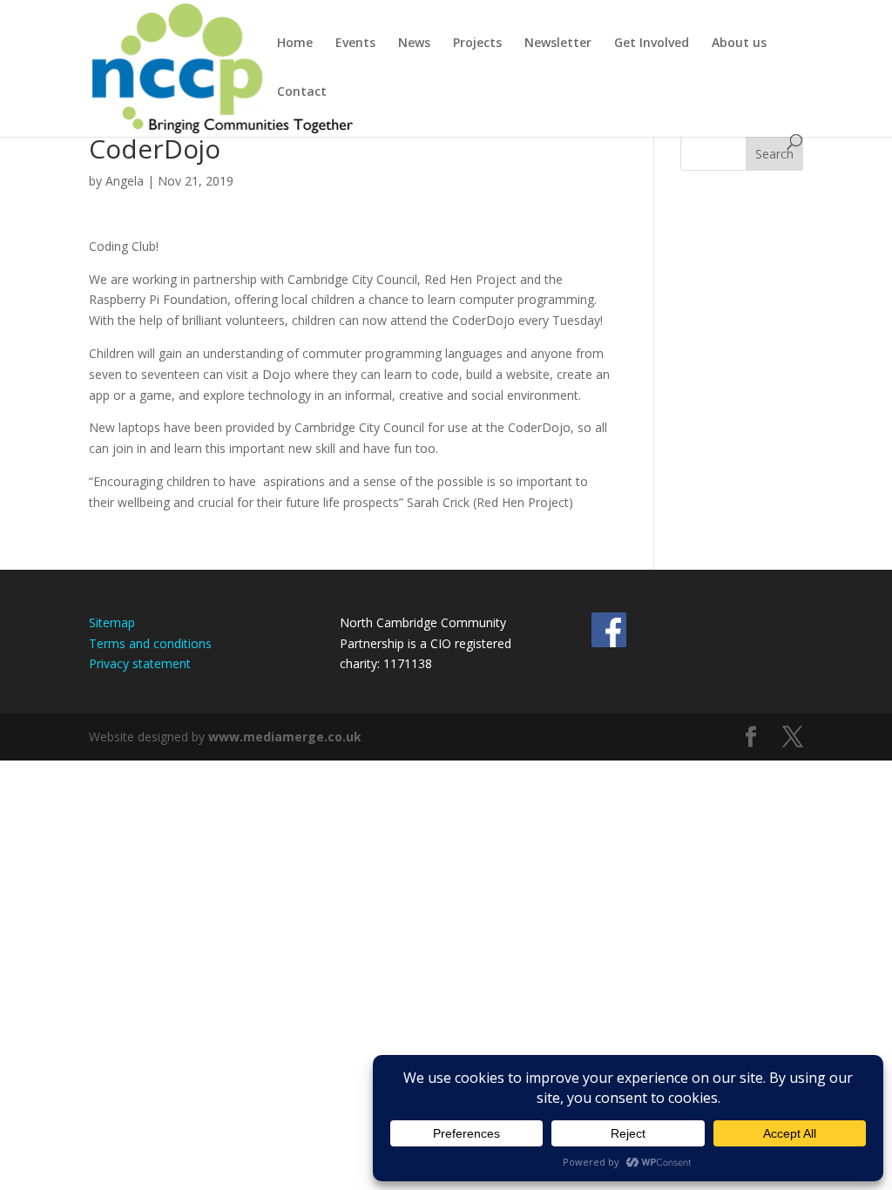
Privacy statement (140, 663)
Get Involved (651, 44)
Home (295, 44)
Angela (124, 180)
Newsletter (557, 44)
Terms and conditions (150, 643)
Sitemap (112, 622)
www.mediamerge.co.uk (285, 736)
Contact (302, 92)
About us (739, 44)
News (414, 44)
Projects (477, 44)
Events (355, 44)
